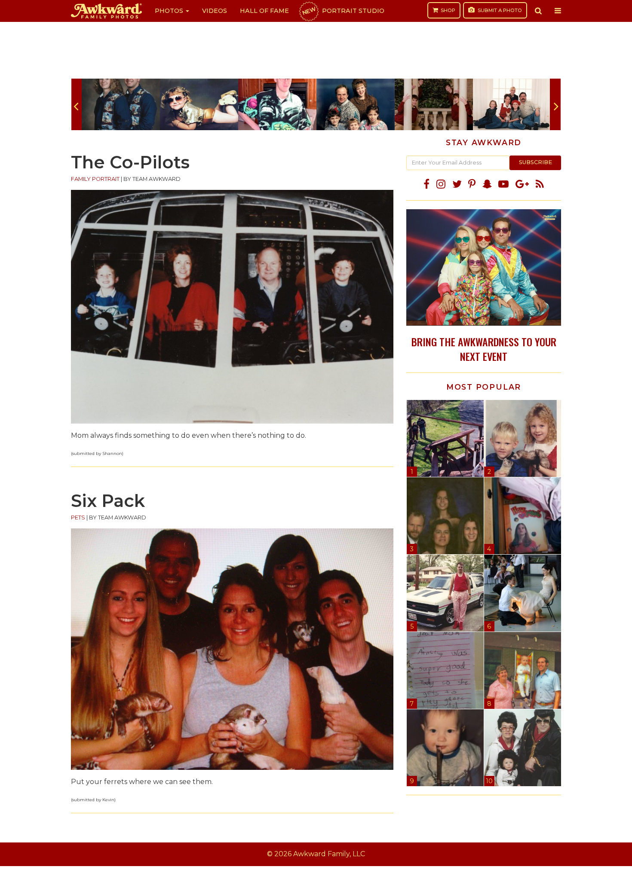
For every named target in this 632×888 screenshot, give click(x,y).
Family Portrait (95, 179)
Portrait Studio (342, 10)
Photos (170, 11)
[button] (538, 10)
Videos (214, 11)
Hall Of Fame (264, 11)
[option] (121, 104)
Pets (78, 517)
